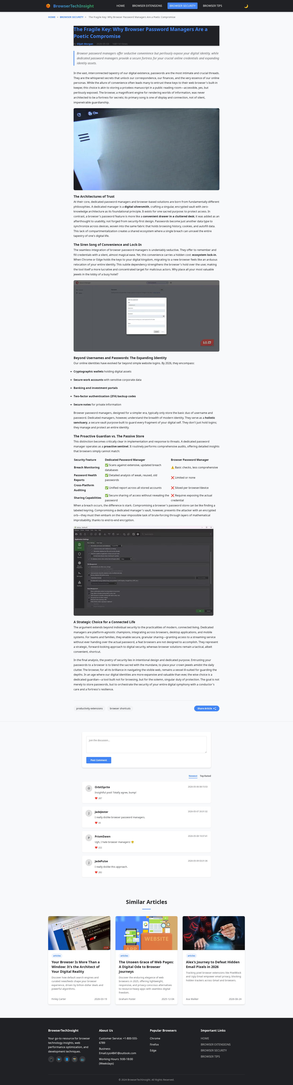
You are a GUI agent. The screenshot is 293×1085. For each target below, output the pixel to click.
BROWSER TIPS (212, 6)
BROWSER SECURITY (183, 6)
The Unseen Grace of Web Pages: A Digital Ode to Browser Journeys (146, 967)
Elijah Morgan (85, 43)
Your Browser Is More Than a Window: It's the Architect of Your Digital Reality (76, 967)
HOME (120, 6)
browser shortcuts (120, 708)
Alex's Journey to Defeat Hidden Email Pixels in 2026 (213, 964)
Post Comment (99, 760)
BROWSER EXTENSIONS (147, 6)
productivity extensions (89, 708)
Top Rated (205, 775)
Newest (193, 775)
